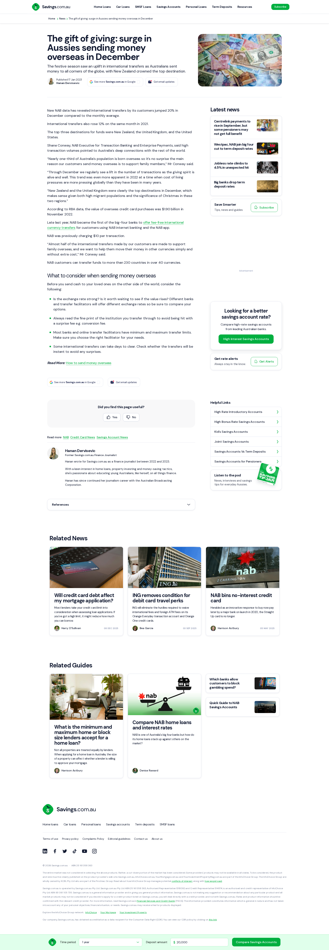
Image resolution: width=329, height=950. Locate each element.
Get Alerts (266, 361)
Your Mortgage (108, 912)
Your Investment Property (133, 912)
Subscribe (280, 6)
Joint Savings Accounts (231, 442)
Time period (68, 942)
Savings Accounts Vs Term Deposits (239, 452)
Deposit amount (156, 942)
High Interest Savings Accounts (246, 339)
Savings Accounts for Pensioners (237, 461)
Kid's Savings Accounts (231, 432)
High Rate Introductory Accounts (238, 412)
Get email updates (164, 81)
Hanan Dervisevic (80, 450)
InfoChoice (91, 912)
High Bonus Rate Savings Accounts (239, 422)
